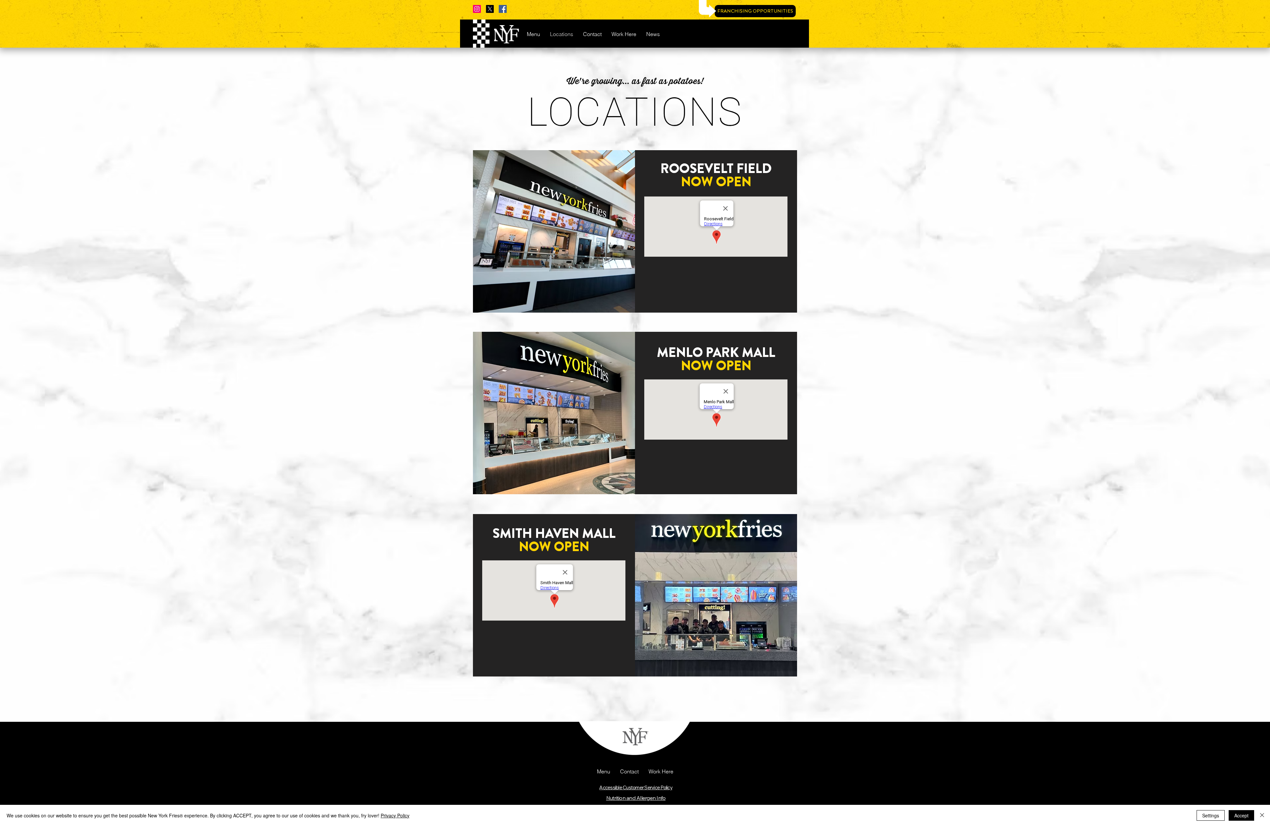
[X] (490, 9)
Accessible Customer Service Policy (635, 787)
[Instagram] (477, 9)
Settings (1210, 815)
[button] (603, 771)
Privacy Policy (395, 815)
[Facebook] (503, 9)
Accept (1241, 815)
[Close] (1262, 815)
